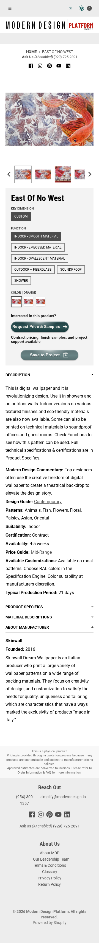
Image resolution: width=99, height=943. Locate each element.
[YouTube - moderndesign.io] (58, 65)
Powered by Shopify (50, 922)
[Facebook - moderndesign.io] (30, 65)
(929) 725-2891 (65, 57)
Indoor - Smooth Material (36, 236)
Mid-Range (41, 552)
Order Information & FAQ (34, 772)
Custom (21, 216)
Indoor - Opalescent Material (39, 258)
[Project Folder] (70, 8)
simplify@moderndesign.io (63, 797)
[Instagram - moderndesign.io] (40, 65)
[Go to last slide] (9, 174)
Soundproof (71, 269)
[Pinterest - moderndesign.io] (49, 65)
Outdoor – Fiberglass (32, 269)
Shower (21, 281)
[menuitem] (23, 174)
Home (31, 51)
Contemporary (48, 501)
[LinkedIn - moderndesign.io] (68, 65)
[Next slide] (90, 174)
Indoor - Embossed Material (37, 247)
